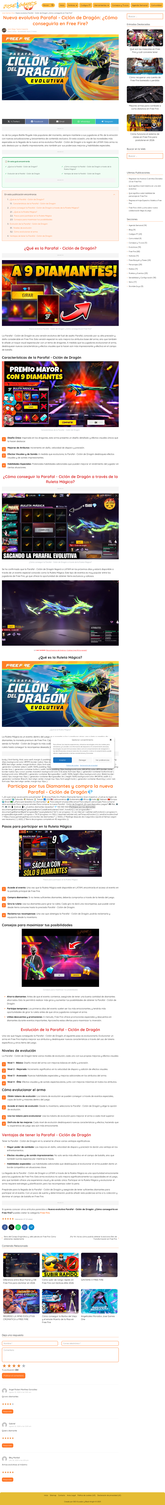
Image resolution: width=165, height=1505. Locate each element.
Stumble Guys (134, 286)
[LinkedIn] (25, 1227)
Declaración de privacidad (88, 765)
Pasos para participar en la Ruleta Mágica (33, 215)
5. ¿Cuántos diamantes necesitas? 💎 (40, 807)
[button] (110, 740)
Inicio (62, 5)
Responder (7, 1411)
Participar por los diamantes (82, 807)
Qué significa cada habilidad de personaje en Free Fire (142, 194)
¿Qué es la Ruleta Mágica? (25, 212)
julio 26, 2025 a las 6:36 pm (19, 1460)
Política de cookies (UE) (87, 1495)
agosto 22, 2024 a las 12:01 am (20, 1392)
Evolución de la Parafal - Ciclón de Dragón (29, 224)
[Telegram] (31, 1227)
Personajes (133, 264)
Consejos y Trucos (120, 5)
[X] (11, 1227)
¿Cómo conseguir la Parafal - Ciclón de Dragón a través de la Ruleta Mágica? (44, 208)
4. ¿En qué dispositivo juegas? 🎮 (96, 804)
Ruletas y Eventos (136, 273)
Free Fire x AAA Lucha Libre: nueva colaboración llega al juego (143, 209)
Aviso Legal (71, 1495)
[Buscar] (52, 5)
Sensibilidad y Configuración (140, 277)
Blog (131, 229)
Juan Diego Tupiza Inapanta (17, 29)
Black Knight (90, 1502)
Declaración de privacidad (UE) (109, 1495)
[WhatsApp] (18, 1227)
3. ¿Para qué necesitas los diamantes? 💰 (31, 802)
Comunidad (156, 5)
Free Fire (132, 251)
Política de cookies (72, 765)
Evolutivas (133, 247)
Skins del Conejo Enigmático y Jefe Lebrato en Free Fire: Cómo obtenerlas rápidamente (30, 1237)
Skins (131, 282)
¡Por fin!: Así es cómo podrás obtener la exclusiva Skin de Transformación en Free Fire (93, 1237)
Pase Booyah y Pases (138, 260)
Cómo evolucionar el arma (26, 231)
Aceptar (62, 760)
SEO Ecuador (78, 1502)
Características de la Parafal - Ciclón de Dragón (34, 203)
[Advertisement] (60, 109)
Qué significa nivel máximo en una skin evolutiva (145, 187)
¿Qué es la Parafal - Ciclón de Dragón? (27, 199)
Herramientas (100, 5)
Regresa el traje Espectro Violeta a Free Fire (145, 201)
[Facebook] (5, 1227)
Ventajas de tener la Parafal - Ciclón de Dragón (31, 236)
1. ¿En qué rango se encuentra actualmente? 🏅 (23, 797)
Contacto (61, 1495)
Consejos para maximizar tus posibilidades (33, 219)
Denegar (82, 760)
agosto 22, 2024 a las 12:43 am (20, 1426)
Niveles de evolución (22, 228)
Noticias (71, 5)
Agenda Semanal (140, 5)
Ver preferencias (102, 760)
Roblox (131, 269)
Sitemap (53, 1495)
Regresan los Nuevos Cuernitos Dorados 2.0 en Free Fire (145, 180)
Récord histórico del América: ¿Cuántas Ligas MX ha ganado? (66, 650)
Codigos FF (86, 5)
